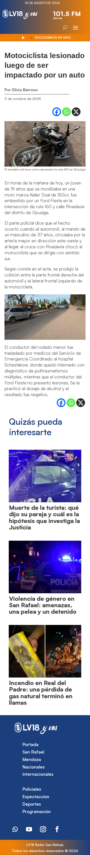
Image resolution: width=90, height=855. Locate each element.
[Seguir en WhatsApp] (15, 829)
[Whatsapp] (66, 111)
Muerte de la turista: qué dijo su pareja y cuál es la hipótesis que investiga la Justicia (44, 517)
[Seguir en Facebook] (57, 829)
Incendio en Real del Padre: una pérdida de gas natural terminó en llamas (40, 692)
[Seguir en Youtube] (29, 829)
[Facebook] (56, 111)
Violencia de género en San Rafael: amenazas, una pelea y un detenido (42, 605)
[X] (76, 111)
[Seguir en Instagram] (43, 829)
